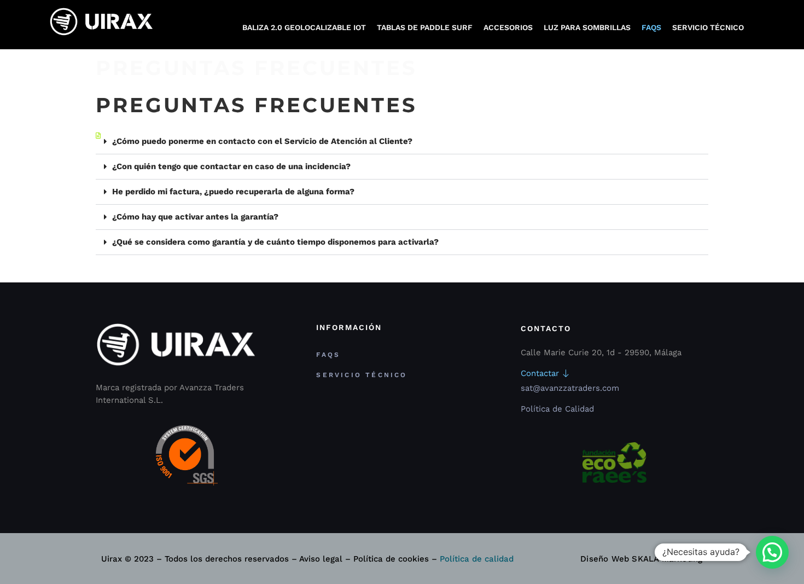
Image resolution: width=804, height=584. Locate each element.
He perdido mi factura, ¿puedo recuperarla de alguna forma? (233, 191)
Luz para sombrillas (587, 27)
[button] (402, 141)
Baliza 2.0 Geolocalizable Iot (304, 27)
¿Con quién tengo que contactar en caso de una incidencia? (231, 166)
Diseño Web (604, 559)
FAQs (651, 27)
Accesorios (508, 27)
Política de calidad (477, 559)
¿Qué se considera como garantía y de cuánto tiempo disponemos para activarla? (275, 242)
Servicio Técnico (708, 27)
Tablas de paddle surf (425, 27)
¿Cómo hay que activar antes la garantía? (195, 217)
